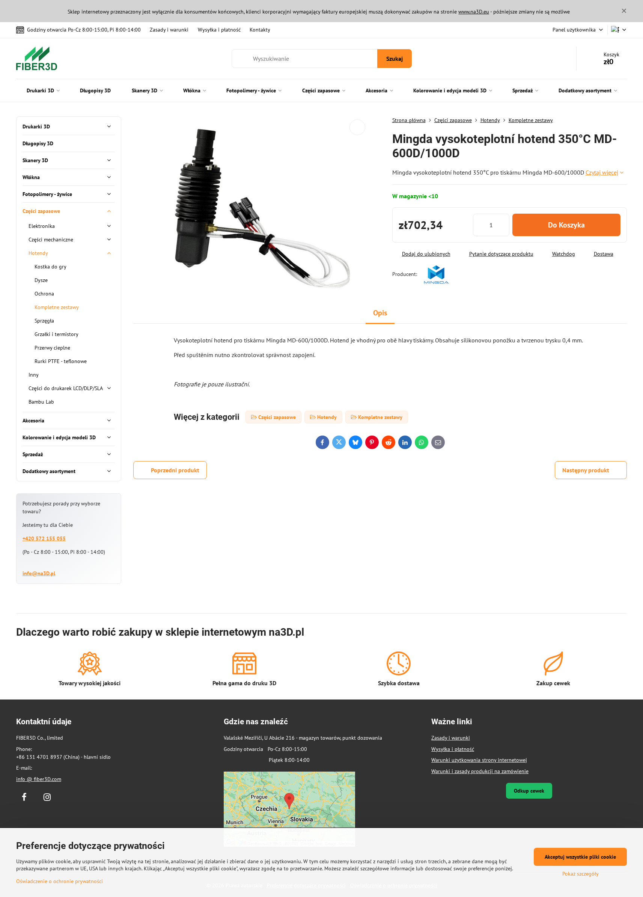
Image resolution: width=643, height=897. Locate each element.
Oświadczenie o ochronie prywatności (59, 881)
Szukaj (394, 58)
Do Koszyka (566, 225)
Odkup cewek (529, 790)
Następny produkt (585, 470)
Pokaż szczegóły (580, 873)
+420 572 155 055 (44, 538)
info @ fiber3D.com (38, 779)
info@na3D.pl (39, 573)
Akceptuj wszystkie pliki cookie (580, 856)
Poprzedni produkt (175, 470)
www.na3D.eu (473, 11)
